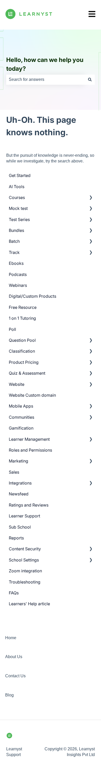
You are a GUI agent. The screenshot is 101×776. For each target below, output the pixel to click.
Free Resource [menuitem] (23, 307)
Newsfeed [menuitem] (18, 493)
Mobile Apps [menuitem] (21, 406)
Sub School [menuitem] (20, 527)
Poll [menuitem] (12, 329)
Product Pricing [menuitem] (24, 362)
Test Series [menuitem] (19, 219)
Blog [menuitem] (9, 695)
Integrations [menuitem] (20, 483)
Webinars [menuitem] (18, 285)
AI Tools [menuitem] (16, 186)
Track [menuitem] (14, 252)
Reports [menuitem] (16, 537)
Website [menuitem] (16, 384)
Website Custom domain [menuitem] (32, 395)
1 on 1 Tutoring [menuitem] (22, 318)
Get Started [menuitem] (20, 175)
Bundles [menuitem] (16, 230)
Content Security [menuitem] (25, 548)
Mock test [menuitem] (18, 208)
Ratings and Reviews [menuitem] (28, 505)
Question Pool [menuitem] (22, 340)
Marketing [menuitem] (18, 461)
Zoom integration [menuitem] (25, 570)
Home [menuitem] (10, 638)
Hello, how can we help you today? (44, 64)
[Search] (90, 79)
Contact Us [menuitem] (15, 676)
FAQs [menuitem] (14, 592)
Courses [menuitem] (17, 197)
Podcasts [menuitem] (18, 274)
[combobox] (45, 79)
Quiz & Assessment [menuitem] (27, 373)
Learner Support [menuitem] (24, 515)
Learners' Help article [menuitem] (29, 603)
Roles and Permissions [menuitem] (30, 450)
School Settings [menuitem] (24, 560)
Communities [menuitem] (21, 417)
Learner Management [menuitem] (29, 439)
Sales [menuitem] (14, 472)
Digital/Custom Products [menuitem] (32, 296)
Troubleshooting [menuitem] (24, 582)
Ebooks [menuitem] (16, 263)
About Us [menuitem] (13, 656)
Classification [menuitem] (22, 351)
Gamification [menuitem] (21, 428)
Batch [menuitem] (14, 241)
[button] (90, 198)
